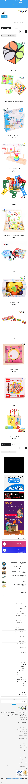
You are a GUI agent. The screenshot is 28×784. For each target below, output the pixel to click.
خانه (26, 22)
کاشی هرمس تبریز (22, 668)
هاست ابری (24, 655)
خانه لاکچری (24, 664)
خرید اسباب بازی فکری (20, 627)
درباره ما (13, 4)
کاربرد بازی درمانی (22, 757)
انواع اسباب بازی (23, 608)
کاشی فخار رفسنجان (22, 670)
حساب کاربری (18, 4)
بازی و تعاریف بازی (22, 754)
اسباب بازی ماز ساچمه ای (14, 369)
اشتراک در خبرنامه (15, 699)
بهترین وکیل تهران (22, 694)
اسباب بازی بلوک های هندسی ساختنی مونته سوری (14, 202)
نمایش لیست (16, 28)
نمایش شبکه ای (7, 28)
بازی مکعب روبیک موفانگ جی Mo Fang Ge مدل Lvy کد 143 (14, 67)
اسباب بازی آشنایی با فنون (19, 631)
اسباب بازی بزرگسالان (20, 620)
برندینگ (24, 690)
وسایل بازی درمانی (22, 759)
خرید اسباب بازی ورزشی (19, 629)
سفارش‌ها (24, 743)
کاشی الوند (24, 685)
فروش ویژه (24, 725)
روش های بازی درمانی (22, 756)
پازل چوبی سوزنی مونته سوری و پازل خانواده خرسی (14, 101)
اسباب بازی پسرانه (21, 641)
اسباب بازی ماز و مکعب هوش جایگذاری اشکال (14, 436)
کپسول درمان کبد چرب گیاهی (20, 672)
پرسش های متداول (22, 735)
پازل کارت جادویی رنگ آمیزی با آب (14, 135)
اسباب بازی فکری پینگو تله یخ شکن (14, 268)
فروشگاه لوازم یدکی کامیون (21, 681)
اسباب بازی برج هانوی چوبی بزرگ (14, 168)
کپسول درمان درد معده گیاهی (20, 675)
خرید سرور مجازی (23, 657)
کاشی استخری (23, 662)
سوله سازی (24, 687)
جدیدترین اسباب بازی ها (21, 727)
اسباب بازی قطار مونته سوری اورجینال (14, 335)
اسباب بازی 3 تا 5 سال (20, 615)
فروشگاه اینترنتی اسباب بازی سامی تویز (14, 778)
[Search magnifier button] (3, 597)
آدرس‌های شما (23, 747)
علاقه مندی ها (23, 745)
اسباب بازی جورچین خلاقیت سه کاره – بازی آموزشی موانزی (14, 235)
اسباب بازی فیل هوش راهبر (14, 302)
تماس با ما (9, 4)
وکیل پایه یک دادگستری (21, 679)
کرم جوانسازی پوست (22, 677)
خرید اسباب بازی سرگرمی (19, 624)
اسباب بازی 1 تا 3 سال (20, 613)
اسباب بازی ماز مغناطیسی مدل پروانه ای (14, 402)
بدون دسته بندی (23, 647)
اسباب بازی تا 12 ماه (20, 611)
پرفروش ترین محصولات (21, 729)
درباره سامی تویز (23, 731)
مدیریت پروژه (23, 692)
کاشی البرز (24, 683)
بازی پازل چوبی (21, 636)
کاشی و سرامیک (23, 666)
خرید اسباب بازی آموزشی (19, 622)
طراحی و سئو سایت (9, 782)
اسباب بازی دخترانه (20, 643)
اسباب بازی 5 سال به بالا (19, 618)
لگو (25, 606)
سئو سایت (24, 660)
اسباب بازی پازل (21, 633)
